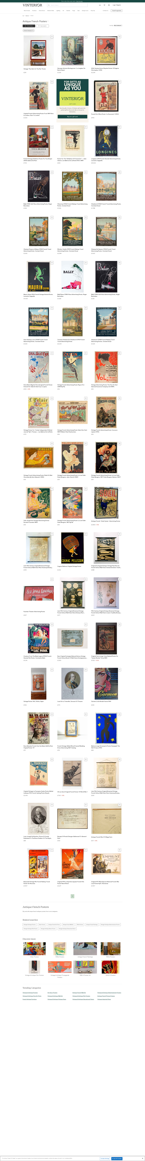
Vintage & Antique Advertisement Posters (110, 924)
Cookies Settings (105, 1158)
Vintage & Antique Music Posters (48, 928)
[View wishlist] (104, 5)
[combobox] (67, 5)
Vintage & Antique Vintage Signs (57, 999)
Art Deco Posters (52, 992)
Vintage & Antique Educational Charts (67, 928)
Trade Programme (116, 10)
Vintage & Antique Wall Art (55, 996)
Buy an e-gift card (72, 116)
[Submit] (49, 5)
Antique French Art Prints (54, 924)
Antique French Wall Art (68, 924)
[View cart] (109, 5)
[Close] (142, 1158)
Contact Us (105, 10)
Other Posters (42, 924)
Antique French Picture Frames (106, 996)
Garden (68, 10)
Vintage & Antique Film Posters (31, 928)
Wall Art (27, 15)
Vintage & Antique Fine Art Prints (32, 996)
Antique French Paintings (92, 924)
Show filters (30, 26)
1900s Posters (80, 924)
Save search (43, 26)
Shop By (93, 10)
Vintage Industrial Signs (104, 999)
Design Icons (85, 10)
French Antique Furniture (30, 999)
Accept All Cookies (117, 1158)
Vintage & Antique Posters (30, 924)
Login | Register (117, 5)
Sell (100, 5)
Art (23, 15)
